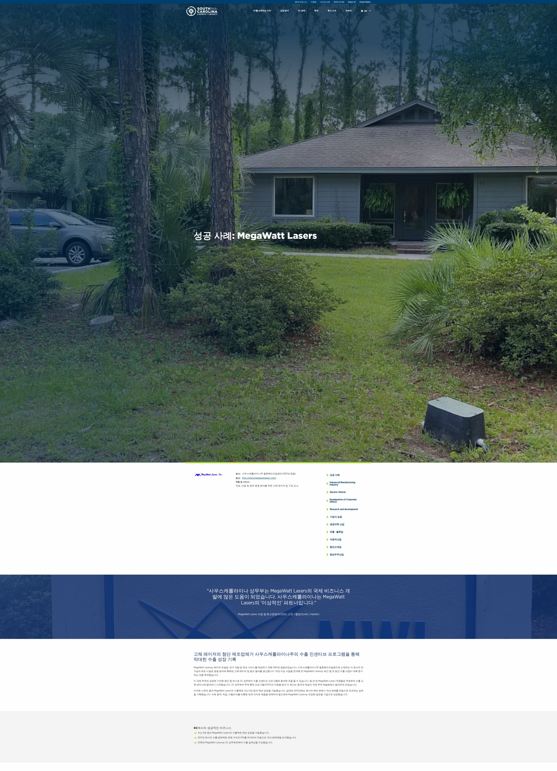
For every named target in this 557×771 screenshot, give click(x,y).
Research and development (344, 509)
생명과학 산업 (337, 524)
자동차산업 (335, 539)
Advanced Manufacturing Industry (342, 483)
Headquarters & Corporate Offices (343, 500)
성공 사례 (335, 475)
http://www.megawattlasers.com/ (259, 478)
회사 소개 (332, 10)
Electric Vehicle (338, 492)
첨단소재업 (335, 547)
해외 (316, 10)
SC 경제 (301, 10)
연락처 (349, 10)
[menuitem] (262, 11)
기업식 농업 (336, 516)
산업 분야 (284, 10)
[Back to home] (202, 11)
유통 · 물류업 (336, 531)
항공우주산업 (337, 554)
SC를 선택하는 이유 (262, 10)
